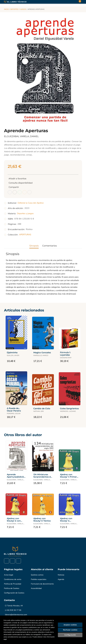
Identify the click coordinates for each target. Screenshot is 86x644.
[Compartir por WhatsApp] (20, 192)
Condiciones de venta (12, 579)
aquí (5, 639)
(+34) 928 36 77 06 (13, 610)
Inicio (6, 9)
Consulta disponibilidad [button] (20, 183)
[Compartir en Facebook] (10, 192)
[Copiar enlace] (29, 192)
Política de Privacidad (12, 584)
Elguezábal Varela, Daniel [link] (21, 136)
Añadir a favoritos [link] (17, 178)
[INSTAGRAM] (12, 560)
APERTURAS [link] (25, 234)
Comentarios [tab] (49, 245)
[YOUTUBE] (18, 560)
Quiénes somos (37, 575)
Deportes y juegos (18, 9)
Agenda (61, 579)
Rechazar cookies (70, 630)
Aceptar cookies (70, 625)
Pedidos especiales (38, 579)
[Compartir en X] (15, 192)
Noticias (61, 575)
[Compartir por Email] (25, 192)
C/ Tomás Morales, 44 (14, 605)
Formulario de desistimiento (42, 584)
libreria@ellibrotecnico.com (16, 614)
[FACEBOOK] (6, 560)
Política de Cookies (11, 588)
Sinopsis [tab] (34, 245)
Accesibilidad (36, 588)
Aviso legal (8, 575)
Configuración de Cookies (14, 593)
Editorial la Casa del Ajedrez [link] (31, 203)
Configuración (70, 635)
